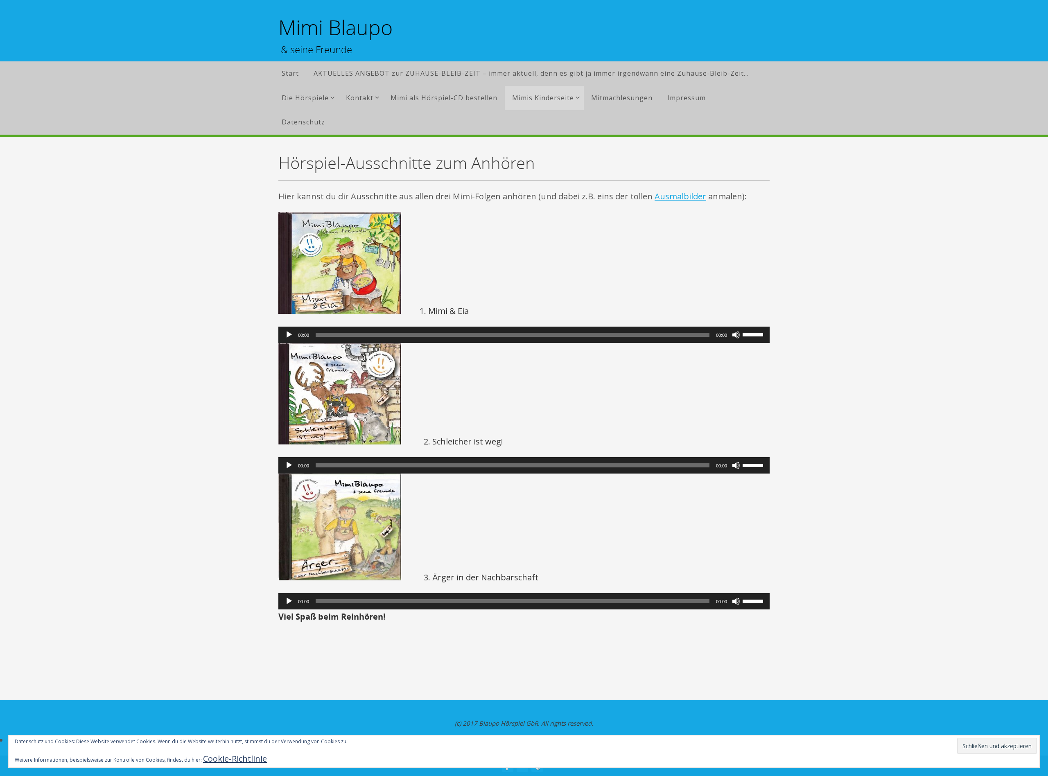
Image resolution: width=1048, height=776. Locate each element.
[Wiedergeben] (289, 335)
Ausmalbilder (680, 196)
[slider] (754, 334)
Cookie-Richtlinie (235, 758)
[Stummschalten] (736, 335)
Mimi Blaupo (335, 27)
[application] (524, 335)
